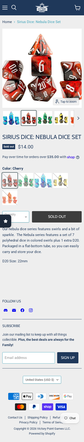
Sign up (68, 357)
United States (39, 379)
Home (7, 22)
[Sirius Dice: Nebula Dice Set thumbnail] (11, 118)
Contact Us (15, 417)
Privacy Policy (28, 422)
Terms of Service (53, 422)
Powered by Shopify (42, 433)
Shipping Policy (38, 417)
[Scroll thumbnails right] (77, 118)
